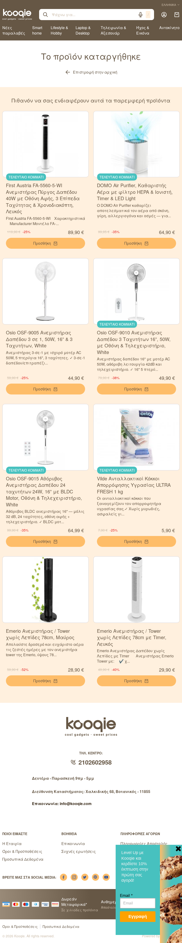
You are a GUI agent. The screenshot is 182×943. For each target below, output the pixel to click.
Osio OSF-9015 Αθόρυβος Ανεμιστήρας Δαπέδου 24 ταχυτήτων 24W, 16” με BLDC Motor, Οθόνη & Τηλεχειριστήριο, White (44, 491)
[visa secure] (46, 904)
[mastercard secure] (56, 904)
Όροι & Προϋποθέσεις (22, 851)
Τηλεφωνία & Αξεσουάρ (113, 30)
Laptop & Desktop (83, 30)
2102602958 (95, 762)
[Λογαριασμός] (164, 15)
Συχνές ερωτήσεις (78, 851)
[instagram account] (74, 877)
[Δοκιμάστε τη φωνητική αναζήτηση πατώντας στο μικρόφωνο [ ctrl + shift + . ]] (140, 15)
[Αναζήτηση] (45, 15)
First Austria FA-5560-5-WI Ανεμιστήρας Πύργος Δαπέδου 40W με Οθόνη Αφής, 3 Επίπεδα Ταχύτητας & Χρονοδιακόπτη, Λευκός (43, 198)
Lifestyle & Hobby (59, 30)
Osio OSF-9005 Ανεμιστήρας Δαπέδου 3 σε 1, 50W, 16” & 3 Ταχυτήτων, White (39, 339)
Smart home (37, 30)
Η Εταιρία (12, 843)
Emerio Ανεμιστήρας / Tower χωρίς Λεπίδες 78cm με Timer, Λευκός (131, 637)
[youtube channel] (106, 877)
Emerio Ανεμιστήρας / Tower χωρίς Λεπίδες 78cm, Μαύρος (40, 634)
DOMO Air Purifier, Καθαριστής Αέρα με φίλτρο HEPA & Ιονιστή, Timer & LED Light (135, 192)
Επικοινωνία (73, 843)
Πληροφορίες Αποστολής (144, 843)
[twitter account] (84, 877)
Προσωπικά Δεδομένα (22, 859)
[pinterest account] (95, 877)
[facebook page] (63, 877)
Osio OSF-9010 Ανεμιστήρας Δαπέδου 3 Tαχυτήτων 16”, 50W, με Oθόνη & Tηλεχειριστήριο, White (134, 342)
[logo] (17, 14)
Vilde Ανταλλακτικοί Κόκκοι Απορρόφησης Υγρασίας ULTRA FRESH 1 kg (134, 485)
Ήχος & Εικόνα (142, 30)
